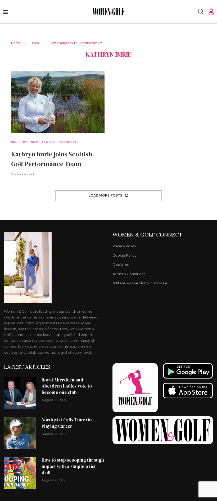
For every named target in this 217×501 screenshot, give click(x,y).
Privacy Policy (124, 246)
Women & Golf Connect (147, 234)
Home (15, 43)
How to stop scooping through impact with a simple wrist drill (73, 466)
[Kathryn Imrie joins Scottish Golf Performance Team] (58, 102)
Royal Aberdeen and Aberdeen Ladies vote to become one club (67, 386)
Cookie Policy (124, 255)
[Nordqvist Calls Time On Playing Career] (20, 433)
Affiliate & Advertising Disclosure (140, 283)
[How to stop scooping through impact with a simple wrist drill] (20, 473)
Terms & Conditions (128, 274)
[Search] (200, 11)
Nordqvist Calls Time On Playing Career (67, 423)
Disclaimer (121, 264)
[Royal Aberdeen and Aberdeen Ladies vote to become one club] (20, 393)
